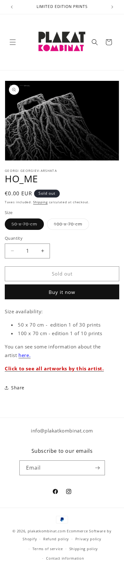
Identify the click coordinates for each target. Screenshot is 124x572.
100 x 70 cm (71, 225)
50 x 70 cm (27, 225)
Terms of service (47, 548)
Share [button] (17, 388)
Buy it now (62, 292)
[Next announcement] (112, 7)
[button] (13, 42)
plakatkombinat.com (47, 531)
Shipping (40, 202)
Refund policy (56, 538)
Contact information (65, 558)
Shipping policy (83, 548)
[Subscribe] (98, 467)
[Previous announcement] (12, 7)
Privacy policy (88, 538)
